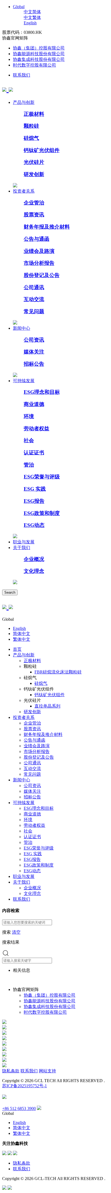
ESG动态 (34, 525)
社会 (29, 440)
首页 (17, 649)
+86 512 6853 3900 (19, 1108)
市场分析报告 (39, 263)
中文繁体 (32, 17)
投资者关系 (23, 191)
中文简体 (32, 11)
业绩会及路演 (39, 251)
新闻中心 (21, 328)
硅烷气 (31, 138)
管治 (29, 465)
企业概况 (34, 559)
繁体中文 (21, 639)
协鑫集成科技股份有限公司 (39, 59)
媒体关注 (34, 352)
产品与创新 (23, 102)
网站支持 (47, 1071)
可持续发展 (23, 380)
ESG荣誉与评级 (42, 477)
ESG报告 (34, 501)
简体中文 (21, 633)
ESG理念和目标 (42, 392)
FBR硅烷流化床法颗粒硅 (58, 672)
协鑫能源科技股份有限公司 (39, 53)
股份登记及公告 (42, 275)
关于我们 (21, 547)
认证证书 (34, 452)
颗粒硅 (31, 126)
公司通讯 (34, 287)
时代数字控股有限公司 (34, 65)
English (30, 23)
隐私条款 (10, 1071)
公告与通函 (36, 239)
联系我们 (21, 75)
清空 (16, 932)
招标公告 (34, 364)
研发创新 (34, 174)
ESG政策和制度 (42, 513)
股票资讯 (34, 214)
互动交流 (34, 299)
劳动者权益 (36, 428)
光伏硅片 (34, 162)
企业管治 (34, 203)
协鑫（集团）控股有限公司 (39, 48)
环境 (29, 416)
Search (9, 592)
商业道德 (34, 404)
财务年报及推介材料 (47, 227)
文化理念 (34, 571)
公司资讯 (34, 340)
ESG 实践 (35, 489)
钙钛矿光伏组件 (42, 150)
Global (19, 6)
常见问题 (34, 311)
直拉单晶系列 (47, 706)
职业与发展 (23, 542)
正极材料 (34, 114)
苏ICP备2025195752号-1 (24, 1085)
